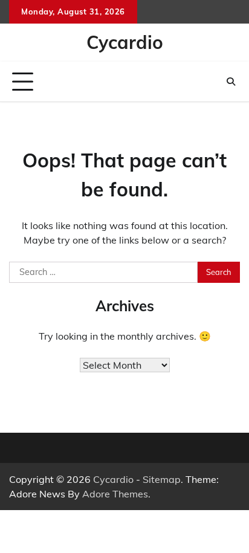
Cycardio (124, 42)
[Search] (231, 82)
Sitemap (162, 479)
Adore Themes (115, 494)
